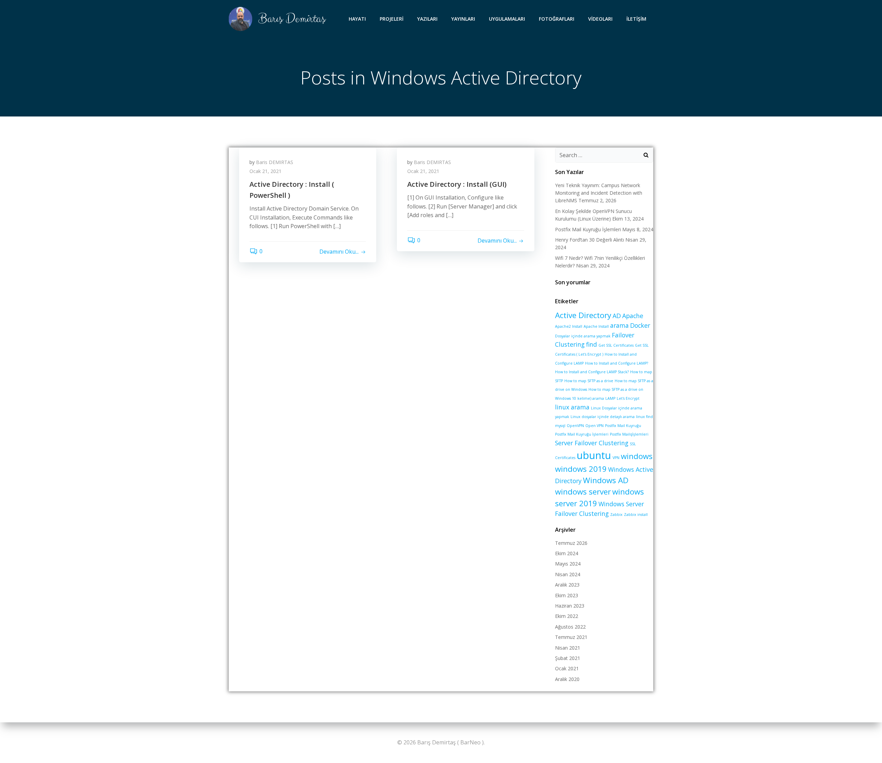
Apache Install (596, 326)
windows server (583, 491)
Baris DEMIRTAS (274, 162)
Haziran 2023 (569, 605)
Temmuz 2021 (571, 637)
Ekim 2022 (566, 616)
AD (617, 316)
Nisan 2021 (567, 647)
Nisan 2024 (567, 574)
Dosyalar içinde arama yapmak (583, 336)
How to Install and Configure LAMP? (616, 363)
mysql (560, 425)
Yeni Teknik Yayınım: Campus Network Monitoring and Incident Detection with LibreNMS (598, 193)
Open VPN (594, 425)
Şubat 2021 (567, 658)
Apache (632, 316)
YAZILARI (427, 19)
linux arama (572, 407)
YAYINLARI (463, 19)
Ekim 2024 (566, 553)
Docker (640, 325)
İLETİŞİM (636, 19)
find (591, 344)
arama (619, 325)
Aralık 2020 (567, 679)
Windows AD (605, 480)
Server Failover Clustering (591, 443)
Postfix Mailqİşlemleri (629, 434)
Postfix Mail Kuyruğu (623, 425)
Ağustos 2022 (570, 626)
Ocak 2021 (567, 668)
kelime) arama (590, 398)
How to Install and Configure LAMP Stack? (592, 371)
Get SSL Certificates (616, 345)
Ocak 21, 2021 (265, 171)
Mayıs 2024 (568, 563)
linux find (644, 416)
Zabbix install (636, 514)
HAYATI (357, 19)
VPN (616, 457)
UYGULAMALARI (507, 19)
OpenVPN (575, 425)
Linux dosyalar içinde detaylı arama (603, 416)
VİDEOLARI (600, 19)
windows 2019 (581, 469)
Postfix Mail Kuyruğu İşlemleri (588, 229)
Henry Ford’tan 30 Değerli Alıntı (589, 239)
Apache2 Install (568, 326)
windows (637, 456)
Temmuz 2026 (571, 543)
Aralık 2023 (567, 584)
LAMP (610, 398)
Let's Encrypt (628, 398)
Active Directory (583, 315)
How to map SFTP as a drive (588, 380)
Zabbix (616, 514)
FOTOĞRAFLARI (556, 19)
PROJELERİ (391, 19)
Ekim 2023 (566, 595)
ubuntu (594, 455)
